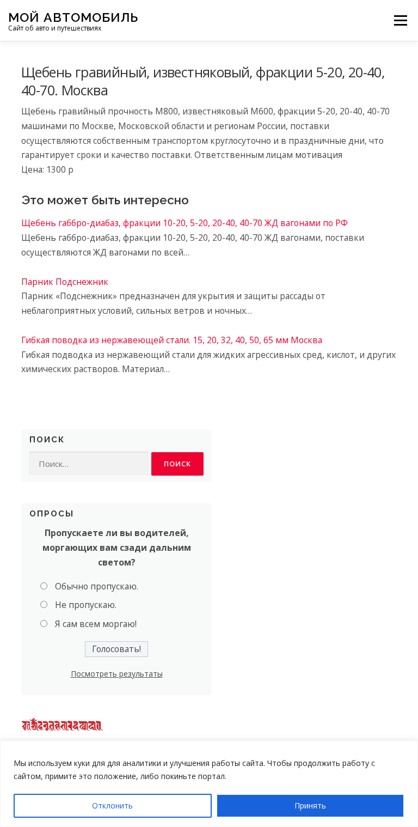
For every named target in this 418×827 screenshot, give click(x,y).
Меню (400, 20)
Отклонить (112, 805)
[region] (209, 783)
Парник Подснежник (64, 282)
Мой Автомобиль (73, 16)
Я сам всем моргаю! (96, 624)
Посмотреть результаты (117, 673)
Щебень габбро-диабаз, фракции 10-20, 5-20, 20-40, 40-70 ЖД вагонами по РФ (184, 223)
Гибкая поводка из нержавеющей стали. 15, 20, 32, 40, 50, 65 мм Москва (171, 340)
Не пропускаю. (85, 605)
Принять (310, 805)
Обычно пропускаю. (96, 586)
